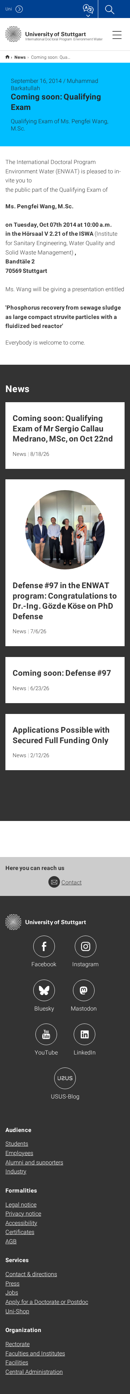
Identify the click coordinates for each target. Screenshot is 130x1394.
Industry (15, 1171)
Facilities (16, 1362)
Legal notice (20, 1204)
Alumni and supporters (34, 1162)
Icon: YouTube (46, 1034)
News (20, 57)
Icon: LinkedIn (84, 1034)
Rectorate (17, 1344)
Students (16, 1143)
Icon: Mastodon (84, 990)
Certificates (19, 1231)
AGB (11, 1241)
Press (12, 1283)
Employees (19, 1153)
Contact (71, 882)
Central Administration (34, 1371)
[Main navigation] (117, 34)
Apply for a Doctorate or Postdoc (46, 1301)
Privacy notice (23, 1213)
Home (7, 57)
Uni (8, 9)
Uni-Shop (17, 1311)
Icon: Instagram (85, 946)
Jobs (11, 1292)
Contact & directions (31, 1274)
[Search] (109, 9)
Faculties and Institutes (35, 1353)
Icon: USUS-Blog (65, 1078)
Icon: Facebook (44, 946)
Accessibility (21, 1222)
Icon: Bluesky (44, 990)
